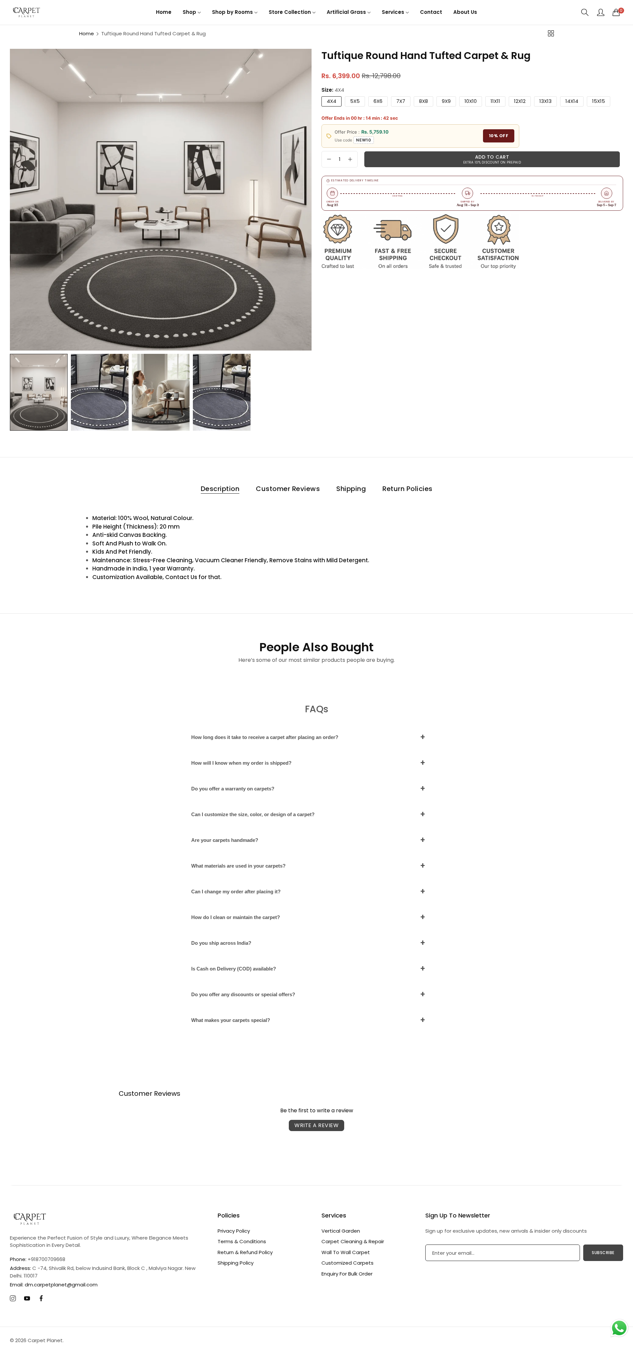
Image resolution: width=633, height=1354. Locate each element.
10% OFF (499, 136)
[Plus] (350, 159)
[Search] (585, 12)
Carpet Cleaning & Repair (352, 1241)
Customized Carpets (347, 1262)
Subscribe (603, 1252)
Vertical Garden (340, 1230)
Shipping (351, 488)
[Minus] (329, 159)
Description (220, 488)
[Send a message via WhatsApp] (619, 1328)
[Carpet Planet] (26, 12)
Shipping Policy (236, 1262)
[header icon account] (601, 12)
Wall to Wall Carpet (345, 1252)
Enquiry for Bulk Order (347, 1273)
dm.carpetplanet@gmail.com (54, 1284)
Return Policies (407, 488)
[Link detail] (13, 1298)
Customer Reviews (288, 488)
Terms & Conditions (242, 1241)
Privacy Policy (234, 1230)
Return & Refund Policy (245, 1252)
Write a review (316, 1125)
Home (86, 33)
